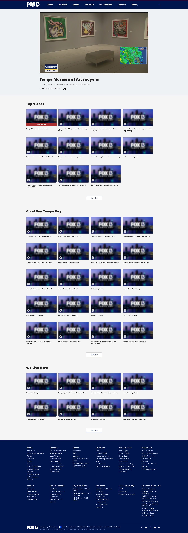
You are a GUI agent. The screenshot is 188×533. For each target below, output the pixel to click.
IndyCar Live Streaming (150, 501)
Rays (74, 453)
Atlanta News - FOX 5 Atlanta (80, 499)
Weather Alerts (55, 461)
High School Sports (79, 466)
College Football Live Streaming (149, 492)
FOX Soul (145, 461)
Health (29, 461)
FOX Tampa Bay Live (149, 469)
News (29, 447)
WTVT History (100, 497)
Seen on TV (31, 472)
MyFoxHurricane (55, 469)
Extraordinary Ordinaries (104, 459)
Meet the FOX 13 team (104, 489)
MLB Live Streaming (149, 496)
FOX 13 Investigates (34, 466)
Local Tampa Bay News (35, 453)
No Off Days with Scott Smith (81, 460)
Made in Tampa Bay (126, 464)
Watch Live (147, 447)
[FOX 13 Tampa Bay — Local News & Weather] (34, 4)
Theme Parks (123, 461)
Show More (94, 198)
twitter (146, 527)
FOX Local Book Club (57, 491)
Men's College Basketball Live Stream (150, 505)
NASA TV (145, 466)
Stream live (123, 491)
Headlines (53, 489)
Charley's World (101, 453)
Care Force (122, 472)
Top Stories (31, 451)
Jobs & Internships (102, 494)
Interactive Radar (56, 453)
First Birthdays (101, 464)
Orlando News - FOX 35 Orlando (81, 490)
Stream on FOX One (151, 485)
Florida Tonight (124, 453)
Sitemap (30, 479)
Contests (53, 502)
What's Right (123, 451)
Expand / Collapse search (159, 4)
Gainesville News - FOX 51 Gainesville (82, 494)
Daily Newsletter (33, 477)
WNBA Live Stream (148, 513)
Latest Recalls (32, 491)
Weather (54, 447)
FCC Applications (101, 504)
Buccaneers (77, 451)
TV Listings (99, 491)
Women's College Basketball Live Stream (150, 509)
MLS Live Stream (148, 516)
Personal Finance (33, 494)
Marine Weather (55, 459)
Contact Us (100, 507)
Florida (29, 456)
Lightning (76, 456)
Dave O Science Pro (103, 466)
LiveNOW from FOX (148, 456)
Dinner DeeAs (123, 456)
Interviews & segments (127, 494)
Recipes (98, 461)
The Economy (32, 497)
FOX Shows (54, 497)
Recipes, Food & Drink (126, 466)
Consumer (30, 459)
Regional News (80, 485)
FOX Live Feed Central (149, 464)
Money (30, 485)
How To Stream (147, 451)
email (159, 527)
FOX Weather (54, 472)
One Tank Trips (124, 459)
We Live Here (125, 447)
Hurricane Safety (56, 464)
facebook (142, 527)
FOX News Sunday (33, 474)
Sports (76, 447)
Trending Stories (55, 494)
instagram (150, 527)
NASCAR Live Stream (149, 499)
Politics (29, 464)
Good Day (100, 447)
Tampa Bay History (125, 469)
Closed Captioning (102, 499)
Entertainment (57, 485)
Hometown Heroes (102, 456)
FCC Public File (101, 502)
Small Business (32, 499)
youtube (155, 527)
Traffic (98, 451)
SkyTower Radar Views (58, 451)
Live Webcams (55, 456)
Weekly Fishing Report (80, 463)
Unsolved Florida (33, 469)
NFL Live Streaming (148, 489)
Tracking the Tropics (57, 466)
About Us (100, 485)
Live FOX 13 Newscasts (150, 453)
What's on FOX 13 (56, 499)
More (134, 4)
